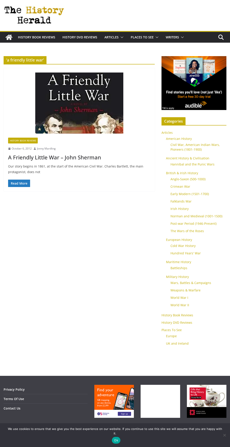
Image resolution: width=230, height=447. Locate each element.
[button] (121, 37)
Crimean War (180, 186)
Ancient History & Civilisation (187, 158)
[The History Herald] (9, 37)
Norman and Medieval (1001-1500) (196, 216)
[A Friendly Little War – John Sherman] (79, 105)
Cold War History (183, 246)
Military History (177, 277)
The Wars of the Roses (187, 231)
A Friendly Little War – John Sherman (54, 157)
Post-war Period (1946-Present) (193, 223)
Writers (172, 37)
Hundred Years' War (185, 253)
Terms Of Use (14, 399)
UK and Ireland (177, 343)
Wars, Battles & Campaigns (190, 283)
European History (179, 240)
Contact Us (12, 408)
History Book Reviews (36, 37)
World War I (179, 297)
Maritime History (178, 262)
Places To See (142, 37)
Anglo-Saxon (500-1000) (188, 179)
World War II (179, 305)
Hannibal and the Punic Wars (192, 164)
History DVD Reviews (79, 37)
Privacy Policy (14, 389)
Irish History (179, 209)
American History (179, 139)
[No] (224, 435)
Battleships (178, 268)
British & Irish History (182, 173)
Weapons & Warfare (185, 290)
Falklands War (181, 201)
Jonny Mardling (46, 148)
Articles (111, 37)
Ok (116, 440)
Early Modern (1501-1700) (189, 194)
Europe (171, 336)
